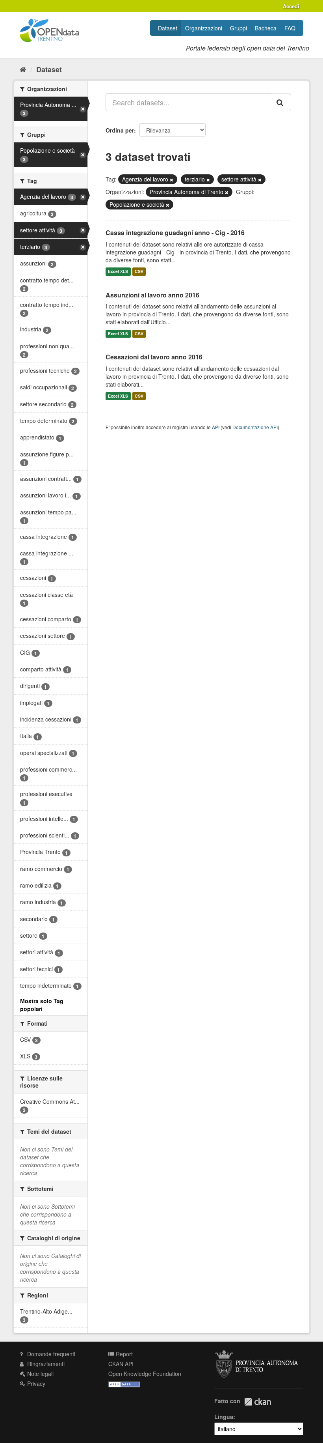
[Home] (23, 69)
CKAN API (121, 1364)
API (215, 427)
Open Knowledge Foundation (144, 1374)
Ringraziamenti (45, 1364)
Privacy (35, 1383)
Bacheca (266, 28)
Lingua (223, 1417)
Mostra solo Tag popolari (41, 1005)
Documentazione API (255, 427)
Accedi (291, 6)
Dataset (167, 28)
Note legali (40, 1374)
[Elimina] (171, 179)
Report (123, 1354)
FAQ (289, 28)
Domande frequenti (50, 1354)
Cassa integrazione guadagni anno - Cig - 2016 (175, 232)
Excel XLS (118, 272)
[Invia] (280, 102)
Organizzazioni (203, 28)
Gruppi (238, 28)
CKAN (257, 1402)
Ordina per (120, 130)
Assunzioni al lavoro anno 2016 (152, 294)
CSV (139, 272)
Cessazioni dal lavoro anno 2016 (154, 356)
